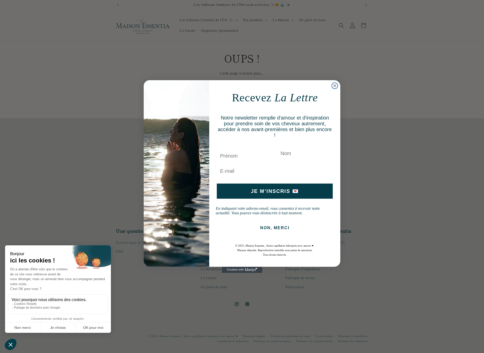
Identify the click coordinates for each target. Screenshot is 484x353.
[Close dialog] (335, 86)
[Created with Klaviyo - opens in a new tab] (242, 270)
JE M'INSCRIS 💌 (275, 191)
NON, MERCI (274, 228)
